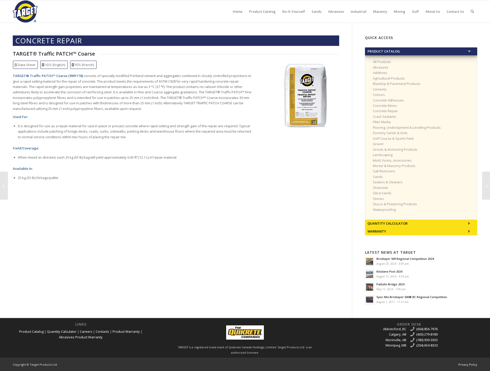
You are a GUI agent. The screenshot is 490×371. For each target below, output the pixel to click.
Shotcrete (380, 187)
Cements (380, 89)
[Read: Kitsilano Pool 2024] (369, 274)
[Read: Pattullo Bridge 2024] (369, 287)
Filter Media (382, 122)
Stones (378, 198)
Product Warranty (126, 331)
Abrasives (380, 67)
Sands (378, 176)
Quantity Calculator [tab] (388, 223)
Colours (379, 94)
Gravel (378, 144)
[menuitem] (237, 11)
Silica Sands (382, 193)
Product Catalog (31, 331)
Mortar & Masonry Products (394, 165)
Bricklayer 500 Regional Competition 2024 (405, 259)
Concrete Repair (385, 111)
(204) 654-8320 (427, 345)
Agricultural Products (389, 78)
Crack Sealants (384, 116)
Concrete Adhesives (388, 100)
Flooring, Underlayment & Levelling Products (407, 127)
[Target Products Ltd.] (25, 11)
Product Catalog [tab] (384, 51)
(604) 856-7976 (427, 329)
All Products (382, 61)
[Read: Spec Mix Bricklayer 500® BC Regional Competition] (369, 299)
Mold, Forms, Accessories (392, 160)
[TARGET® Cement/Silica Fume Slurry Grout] (486, 186)
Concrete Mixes (385, 105)
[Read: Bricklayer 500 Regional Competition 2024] (369, 261)
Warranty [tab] (377, 231)
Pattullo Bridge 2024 (390, 284)
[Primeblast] (4, 186)
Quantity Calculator (62, 331)
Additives (380, 72)
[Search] (472, 11)
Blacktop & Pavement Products (396, 83)
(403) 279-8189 (427, 334)
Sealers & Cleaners (388, 182)
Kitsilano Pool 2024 (389, 271)
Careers (86, 331)
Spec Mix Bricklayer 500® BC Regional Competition (411, 297)
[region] (421, 136)
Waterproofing (384, 209)
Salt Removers (384, 171)
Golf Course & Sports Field (393, 138)
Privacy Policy (467, 364)
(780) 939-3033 (427, 340)
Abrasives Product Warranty (81, 337)
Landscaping (383, 154)
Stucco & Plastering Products (395, 204)
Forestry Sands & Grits (390, 133)
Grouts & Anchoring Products (395, 149)
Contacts (102, 331)
